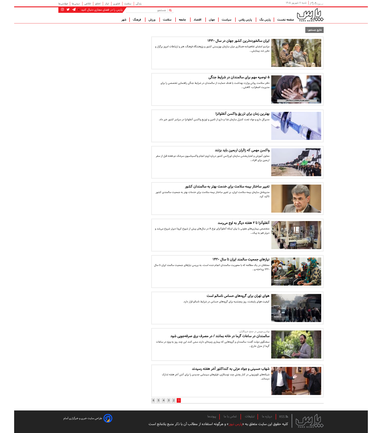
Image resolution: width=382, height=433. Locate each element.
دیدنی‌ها (76, 4)
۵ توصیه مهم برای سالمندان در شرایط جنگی (238, 77)
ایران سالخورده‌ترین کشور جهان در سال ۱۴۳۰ (238, 41)
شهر (123, 19)
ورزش (152, 19)
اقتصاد (198, 19)
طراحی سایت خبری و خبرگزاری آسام (82, 418)
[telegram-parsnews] (73, 10)
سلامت (128, 4)
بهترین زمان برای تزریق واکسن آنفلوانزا (242, 113)
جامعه (183, 19)
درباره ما (267, 416)
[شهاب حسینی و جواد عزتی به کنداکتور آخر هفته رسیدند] (296, 381)
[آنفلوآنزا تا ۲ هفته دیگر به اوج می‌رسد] (296, 235)
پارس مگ (265, 19)
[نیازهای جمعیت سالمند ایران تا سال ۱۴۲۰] (296, 272)
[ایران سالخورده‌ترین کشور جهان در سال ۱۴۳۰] (296, 53)
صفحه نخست (285, 19)
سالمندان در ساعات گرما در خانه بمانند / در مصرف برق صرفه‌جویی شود (219, 336)
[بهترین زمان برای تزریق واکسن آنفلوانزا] (296, 126)
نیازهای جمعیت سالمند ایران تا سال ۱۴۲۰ (241, 259)
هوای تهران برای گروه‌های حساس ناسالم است (238, 296)
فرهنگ (137, 19)
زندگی (138, 4)
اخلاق (98, 4)
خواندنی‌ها (63, 4)
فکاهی (87, 4)
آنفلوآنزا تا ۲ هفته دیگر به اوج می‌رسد (243, 223)
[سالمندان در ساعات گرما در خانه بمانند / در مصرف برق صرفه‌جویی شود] (296, 344)
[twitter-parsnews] (68, 10)
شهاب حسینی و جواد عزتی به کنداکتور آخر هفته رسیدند (230, 369)
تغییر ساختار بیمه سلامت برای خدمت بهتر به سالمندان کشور (227, 186)
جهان (212, 19)
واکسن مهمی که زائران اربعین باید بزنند (242, 150)
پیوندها (211, 416)
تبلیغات (249, 416)
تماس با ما (230, 416)
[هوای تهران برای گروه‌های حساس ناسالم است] (296, 308)
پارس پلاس (246, 19)
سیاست (227, 19)
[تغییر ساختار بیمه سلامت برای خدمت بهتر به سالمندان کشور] (296, 199)
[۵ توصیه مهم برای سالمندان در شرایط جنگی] (296, 89)
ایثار (107, 4)
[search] (171, 10)
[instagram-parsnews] (62, 10)
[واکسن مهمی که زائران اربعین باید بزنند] (296, 162)
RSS (282, 416)
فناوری (116, 4)
